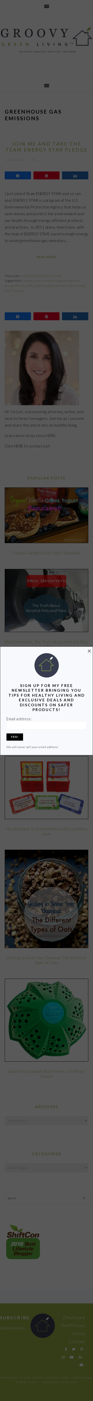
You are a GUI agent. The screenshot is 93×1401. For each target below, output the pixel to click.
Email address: (19, 719)
